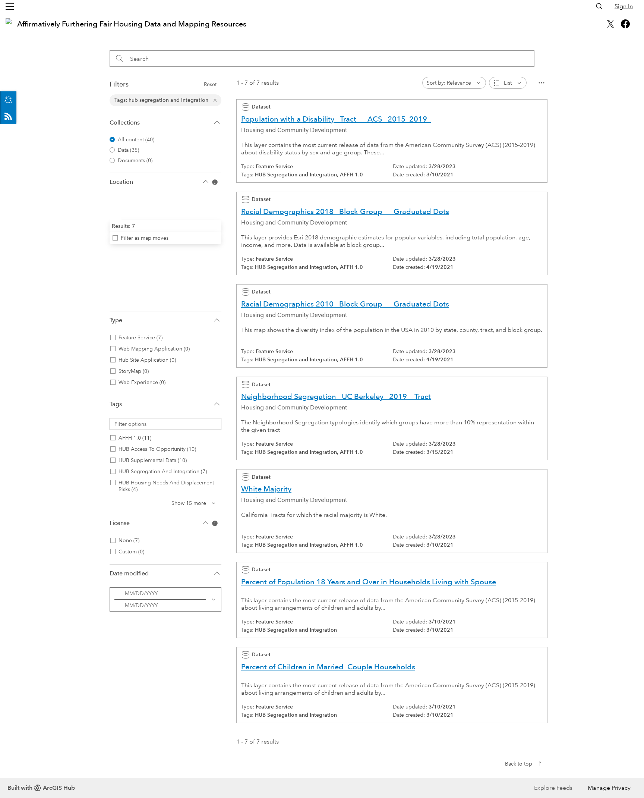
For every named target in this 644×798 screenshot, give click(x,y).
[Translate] (8, 99)
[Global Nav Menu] (9, 6)
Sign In (624, 6)
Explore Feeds (8, 116)
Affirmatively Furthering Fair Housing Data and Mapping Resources (131, 23)
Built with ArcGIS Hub (41, 787)
